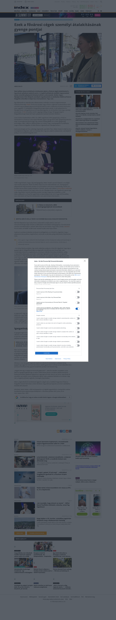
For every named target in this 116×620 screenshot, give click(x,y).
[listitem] (58, 288)
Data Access (58, 358)
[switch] (78, 292)
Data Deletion (49, 358)
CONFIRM (47, 353)
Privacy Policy (67, 358)
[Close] (85, 261)
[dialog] (58, 310)
